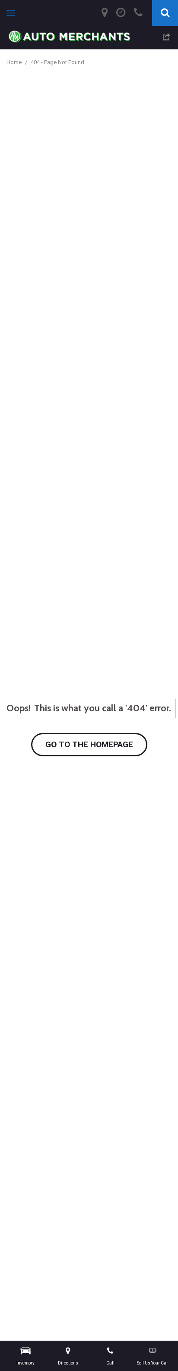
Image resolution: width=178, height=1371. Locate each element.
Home (14, 62)
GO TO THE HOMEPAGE (89, 744)
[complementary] (152, 1345)
